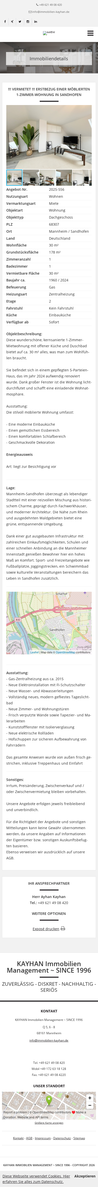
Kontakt (18, 1138)
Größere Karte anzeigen (49, 1122)
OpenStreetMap (65, 652)
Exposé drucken (46, 928)
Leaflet (34, 652)
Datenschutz (62, 1138)
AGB (29, 1138)
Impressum (43, 1138)
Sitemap (79, 1138)
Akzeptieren (84, 1176)
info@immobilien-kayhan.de (50, 12)
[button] (87, 137)
